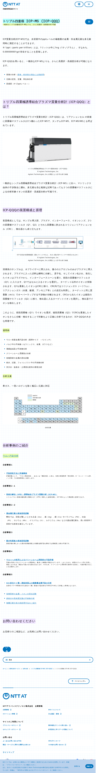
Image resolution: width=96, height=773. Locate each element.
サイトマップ (8, 752)
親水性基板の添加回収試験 (17, 541)
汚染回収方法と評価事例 (16, 473)
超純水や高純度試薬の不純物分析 (20, 598)
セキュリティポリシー (11, 729)
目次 (10, 660)
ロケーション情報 (9, 714)
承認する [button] (89, 766)
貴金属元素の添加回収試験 (17, 513)
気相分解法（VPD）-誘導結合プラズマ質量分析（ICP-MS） (31, 494)
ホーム (5, 668)
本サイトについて (53, 710)
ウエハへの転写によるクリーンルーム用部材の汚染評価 (30, 559)
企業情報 (6, 710)
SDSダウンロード (53, 741)
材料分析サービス (14, 668)
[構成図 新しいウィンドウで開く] (47, 244)
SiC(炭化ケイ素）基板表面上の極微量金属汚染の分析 (29, 583)
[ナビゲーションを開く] (87, 4)
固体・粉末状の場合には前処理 (31, 74)
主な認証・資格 (53, 714)
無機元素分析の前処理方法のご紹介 (21, 603)
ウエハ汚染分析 (10, 455)
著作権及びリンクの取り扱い (57, 725)
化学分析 (25, 668)
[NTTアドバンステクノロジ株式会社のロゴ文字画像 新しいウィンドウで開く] (15, 696)
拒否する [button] (77, 766)
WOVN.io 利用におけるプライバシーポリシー (33, 770)
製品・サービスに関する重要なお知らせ (16, 745)
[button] (64, 770)
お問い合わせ (7, 649)
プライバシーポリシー (14, 765)
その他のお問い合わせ (55, 745)
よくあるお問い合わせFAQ (12, 741)
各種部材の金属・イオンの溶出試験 (21, 594)
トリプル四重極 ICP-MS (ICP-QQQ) (42, 668)
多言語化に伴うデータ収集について (59, 729)
